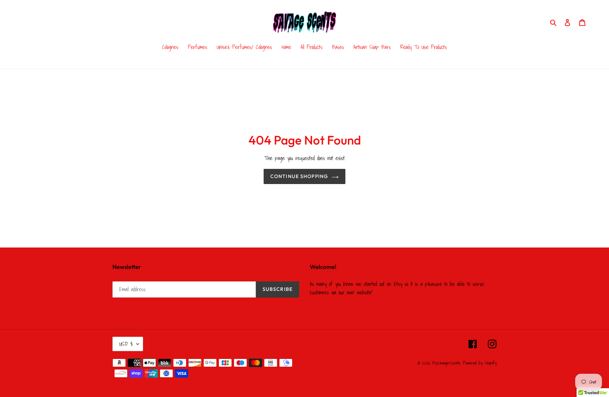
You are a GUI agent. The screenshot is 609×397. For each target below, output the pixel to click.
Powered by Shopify (480, 363)
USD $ (126, 343)
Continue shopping (299, 176)
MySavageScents (446, 363)
